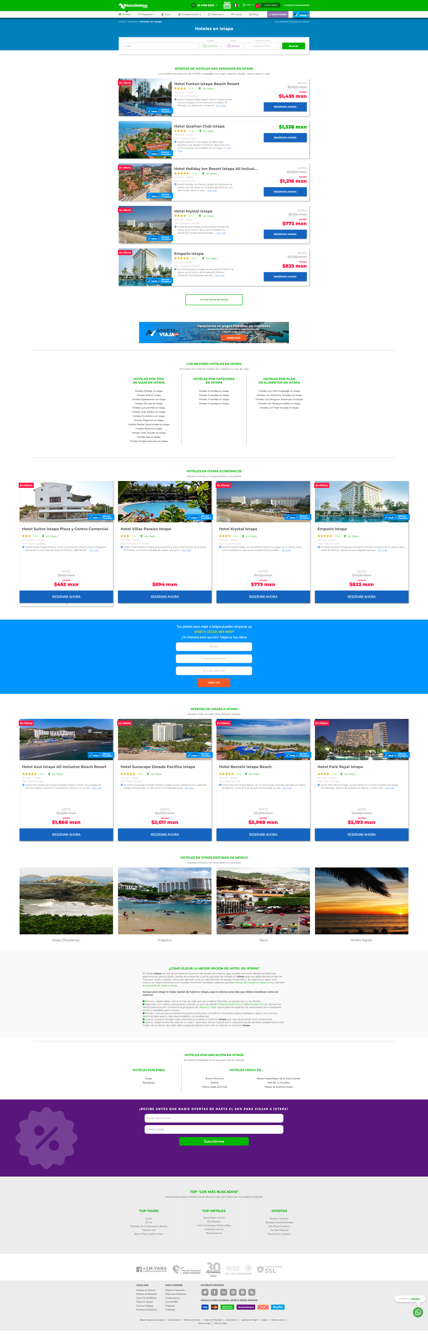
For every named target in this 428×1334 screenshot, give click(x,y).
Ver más (221, 105)
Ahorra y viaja (220, 1323)
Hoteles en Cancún (145, 1290)
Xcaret (148, 1218)
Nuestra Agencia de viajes (152, 1320)
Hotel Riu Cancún (213, 1229)
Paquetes (170, 1306)
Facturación (231, 1320)
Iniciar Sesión (271, 5)
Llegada (210, 40)
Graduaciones (172, 1298)
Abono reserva (278, 1320)
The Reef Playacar (279, 1230)
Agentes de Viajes (249, 1320)
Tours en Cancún (144, 1302)
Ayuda (264, 1320)
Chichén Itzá (148, 1230)
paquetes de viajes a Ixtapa (161, 985)
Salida (233, 40)
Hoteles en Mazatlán (146, 1294)
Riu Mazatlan (214, 1221)
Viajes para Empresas (175, 1294)
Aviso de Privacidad (213, 1320)
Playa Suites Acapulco (279, 1234)
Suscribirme (214, 1141)
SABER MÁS (214, 682)
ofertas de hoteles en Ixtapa (251, 982)
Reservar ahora (285, 106)
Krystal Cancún (214, 1233)
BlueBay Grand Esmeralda (279, 1222)
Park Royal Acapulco (279, 1226)
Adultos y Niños (263, 40)
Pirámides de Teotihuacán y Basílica (149, 1226)
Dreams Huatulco (279, 1218)
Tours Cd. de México (146, 1298)
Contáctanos (174, 1320)
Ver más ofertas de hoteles (214, 299)
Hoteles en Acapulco (146, 1309)
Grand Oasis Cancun (214, 1217)
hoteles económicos (229, 1004)
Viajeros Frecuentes (175, 1290)
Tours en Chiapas (144, 1306)
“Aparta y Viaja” (208, 1007)
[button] (193, 14)
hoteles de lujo (259, 1004)
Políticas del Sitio (192, 1320)
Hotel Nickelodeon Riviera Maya (214, 1225)
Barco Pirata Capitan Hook (149, 1234)
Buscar (294, 46)
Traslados (170, 1309)
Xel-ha (148, 1222)
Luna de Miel (171, 1302)
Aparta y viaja (204, 1323)
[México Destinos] (135, 5)
